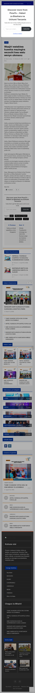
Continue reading (17, 33)
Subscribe (26, 29)
